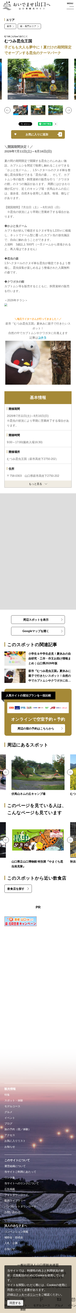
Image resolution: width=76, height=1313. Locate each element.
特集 (7, 1094)
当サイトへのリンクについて (21, 1183)
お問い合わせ (12, 1212)
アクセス (9, 1135)
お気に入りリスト (15, 1140)
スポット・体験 (13, 1100)
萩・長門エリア (28, 26)
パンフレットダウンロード (20, 1206)
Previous (7, 110)
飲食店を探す (15, 888)
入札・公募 (11, 1243)
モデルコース (12, 1106)
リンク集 (9, 1177)
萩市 (9, 26)
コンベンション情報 (16, 1231)
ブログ (8, 1123)
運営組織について (15, 1166)
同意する (15, 1302)
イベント (9, 1117)
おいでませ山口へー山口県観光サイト (25, 6)
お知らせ (9, 1146)
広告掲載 (9, 1189)
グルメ (8, 1112)
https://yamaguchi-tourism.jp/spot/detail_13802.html (37, 775)
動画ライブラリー (15, 1200)
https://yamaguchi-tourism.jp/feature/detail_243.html (38, 658)
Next (69, 110)
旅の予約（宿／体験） (17, 1129)
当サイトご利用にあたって (20, 1171)
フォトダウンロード (16, 1194)
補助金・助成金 (13, 1237)
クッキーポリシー (27, 1294)
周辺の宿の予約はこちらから (35, 728)
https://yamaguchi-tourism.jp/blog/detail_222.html (38, 676)
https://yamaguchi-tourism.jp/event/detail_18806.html (37, 845)
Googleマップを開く (35, 631)
